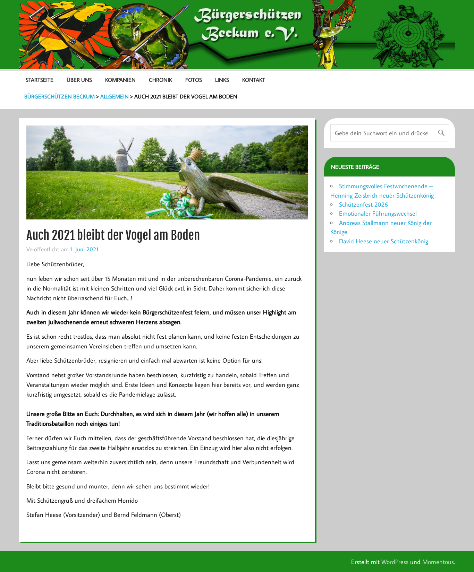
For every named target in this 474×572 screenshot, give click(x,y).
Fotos (193, 79)
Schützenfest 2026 (363, 204)
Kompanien (120, 79)
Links (222, 79)
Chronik (160, 79)
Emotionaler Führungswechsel (378, 213)
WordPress (394, 562)
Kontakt (253, 79)
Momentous (438, 562)
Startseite (39, 79)
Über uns (79, 79)
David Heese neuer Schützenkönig (383, 241)
